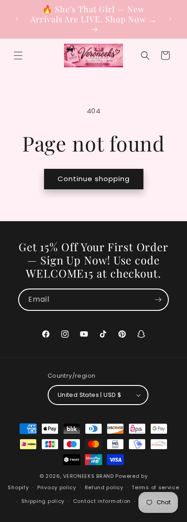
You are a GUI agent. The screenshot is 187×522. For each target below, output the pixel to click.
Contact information (102, 501)
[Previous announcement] (17, 19)
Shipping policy (43, 501)
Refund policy (104, 487)
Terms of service (155, 487)
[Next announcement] (170, 19)
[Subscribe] (158, 300)
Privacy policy (56, 487)
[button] (18, 56)
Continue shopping (94, 178)
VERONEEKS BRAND (88, 476)
